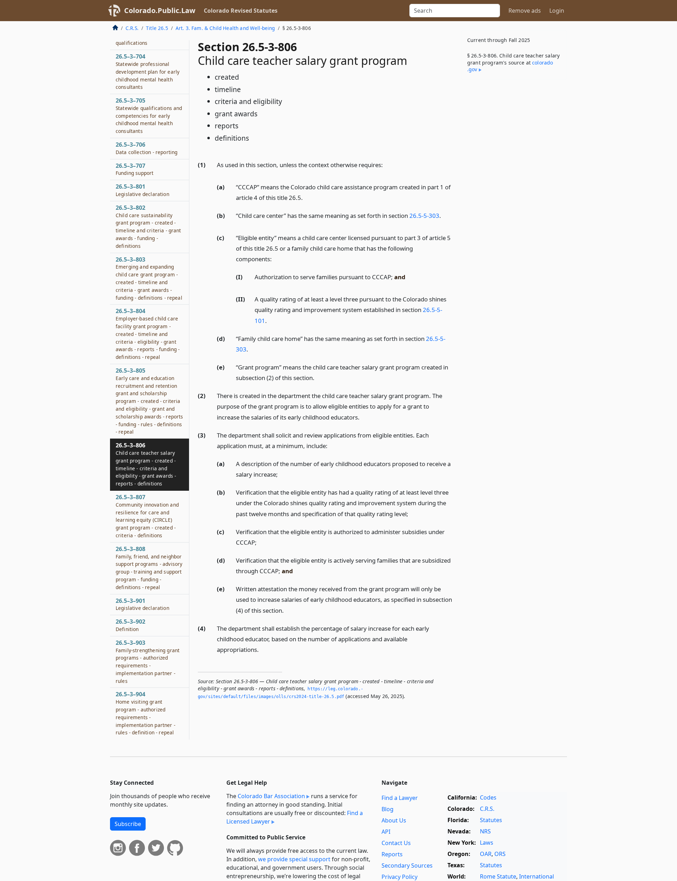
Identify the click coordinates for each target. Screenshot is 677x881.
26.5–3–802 (148, 226)
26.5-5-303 (424, 216)
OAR (486, 854)
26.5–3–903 (147, 661)
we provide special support (294, 859)
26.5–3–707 (134, 169)
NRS (485, 831)
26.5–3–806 (146, 464)
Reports (392, 854)
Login (556, 10)
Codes (488, 797)
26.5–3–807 (147, 516)
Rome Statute (498, 876)
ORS (500, 854)
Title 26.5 (157, 28)
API (386, 832)
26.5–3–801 (142, 190)
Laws (486, 842)
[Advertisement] (514, 195)
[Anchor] (387, 164)
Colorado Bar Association (271, 796)
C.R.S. (132, 28)
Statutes (491, 820)
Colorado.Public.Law (159, 10)
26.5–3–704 (147, 71)
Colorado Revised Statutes (240, 10)
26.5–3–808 (149, 568)
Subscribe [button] (128, 824)
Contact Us (396, 843)
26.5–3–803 (149, 278)
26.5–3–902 (130, 625)
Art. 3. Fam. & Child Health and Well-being (225, 28)
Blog (388, 809)
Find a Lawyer (400, 798)
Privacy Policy (399, 877)
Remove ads (524, 10)
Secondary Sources (407, 865)
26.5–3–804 (147, 334)
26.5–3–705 (149, 115)
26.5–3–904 (145, 713)
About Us (394, 820)
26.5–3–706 (146, 148)
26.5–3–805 (149, 401)
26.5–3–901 (142, 604)
